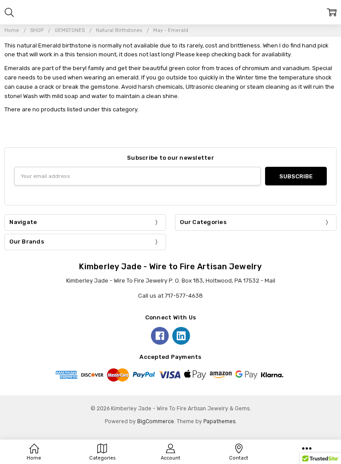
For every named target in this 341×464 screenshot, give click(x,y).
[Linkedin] (181, 336)
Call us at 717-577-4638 (170, 295)
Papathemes (219, 421)
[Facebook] (160, 336)
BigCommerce (155, 421)
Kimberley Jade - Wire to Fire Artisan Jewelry (170, 266)
